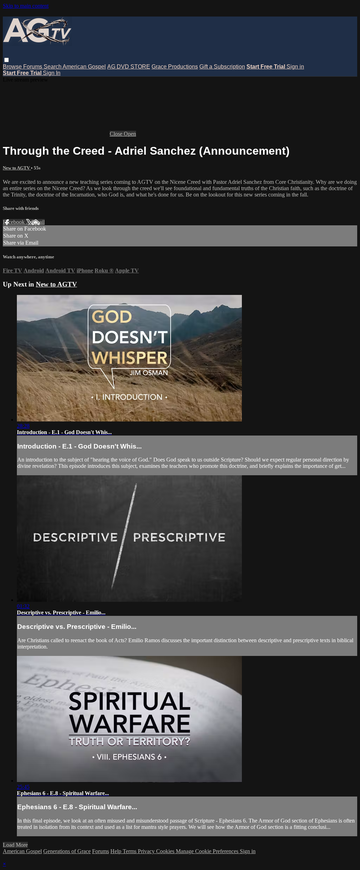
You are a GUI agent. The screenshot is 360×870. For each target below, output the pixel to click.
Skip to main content (26, 6)
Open (130, 134)
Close (117, 134)
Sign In (51, 73)
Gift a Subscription (222, 67)
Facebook (14, 222)
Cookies (166, 851)
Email (38, 222)
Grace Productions (175, 67)
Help (116, 851)
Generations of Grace (67, 851)
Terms (130, 851)
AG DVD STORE (128, 67)
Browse (13, 67)
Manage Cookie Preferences (208, 851)
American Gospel (84, 67)
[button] (6, 60)
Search (53, 67)
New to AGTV (17, 167)
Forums (33, 67)
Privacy (147, 851)
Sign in (295, 67)
